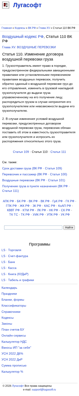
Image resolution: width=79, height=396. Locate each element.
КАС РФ (49, 205)
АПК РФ (8, 201)
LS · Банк (8, 262)
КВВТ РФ (13, 210)
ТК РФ (25, 214)
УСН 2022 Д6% (12, 353)
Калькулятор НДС (14, 341)
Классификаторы (14, 305)
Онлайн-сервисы (14, 335)
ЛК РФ (41, 210)
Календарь (9, 287)
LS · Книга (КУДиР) (15, 274)
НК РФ (53, 210)
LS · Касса (9, 268)
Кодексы (20, 28)
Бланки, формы (13, 299)
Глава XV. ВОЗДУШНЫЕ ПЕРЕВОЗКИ (29, 47)
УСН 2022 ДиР (12, 359)
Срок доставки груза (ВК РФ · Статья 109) (32, 168)
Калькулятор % (12, 371)
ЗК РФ (36, 205)
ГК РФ (70, 201)
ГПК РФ (11, 205)
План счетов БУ (13, 329)
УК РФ (65, 214)
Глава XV (44, 28)
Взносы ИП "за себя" (16, 347)
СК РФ (65, 210)
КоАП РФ (64, 205)
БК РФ (21, 201)
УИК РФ (38, 214)
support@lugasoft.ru (44, 389)
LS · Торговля (11, 250)
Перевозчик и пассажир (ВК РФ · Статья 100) (34, 174)
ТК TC (13, 214)
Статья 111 (58, 152)
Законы (7, 323)
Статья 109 (21, 152)
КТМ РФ (28, 210)
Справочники (11, 311)
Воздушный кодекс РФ (23, 36)
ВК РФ (32, 28)
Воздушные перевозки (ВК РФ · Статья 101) (33, 180)
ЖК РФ (25, 205)
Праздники (9, 293)
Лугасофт (18, 385)
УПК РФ (52, 214)
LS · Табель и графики (18, 280)
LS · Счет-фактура (15, 256)
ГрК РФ (57, 201)
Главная (7, 28)
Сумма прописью (14, 365)
